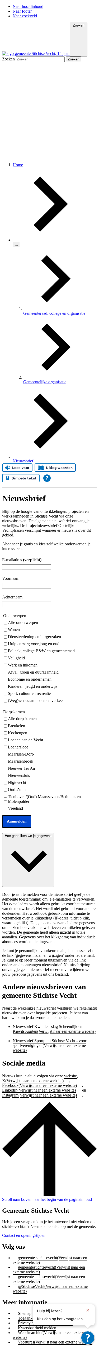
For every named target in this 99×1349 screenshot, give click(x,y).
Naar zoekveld (25, 16)
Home (18, 165)
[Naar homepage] (36, 53)
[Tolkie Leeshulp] (88, 1338)
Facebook (39, 1085)
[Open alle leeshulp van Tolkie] (47, 478)
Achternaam (12, 597)
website (70, 1076)
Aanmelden (16, 821)
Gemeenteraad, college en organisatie (54, 313)
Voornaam (10, 578)
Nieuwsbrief (23, 461)
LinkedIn (39, 1090)
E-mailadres (21, 559)
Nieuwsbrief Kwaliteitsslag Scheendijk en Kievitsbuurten (54, 1028)
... (16, 244)
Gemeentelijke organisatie (44, 382)
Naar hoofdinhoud (28, 6)
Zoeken (9, 59)
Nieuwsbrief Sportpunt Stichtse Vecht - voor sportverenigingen (49, 1045)
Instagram (39, 1095)
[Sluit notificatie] (87, 1310)
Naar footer (22, 11)
